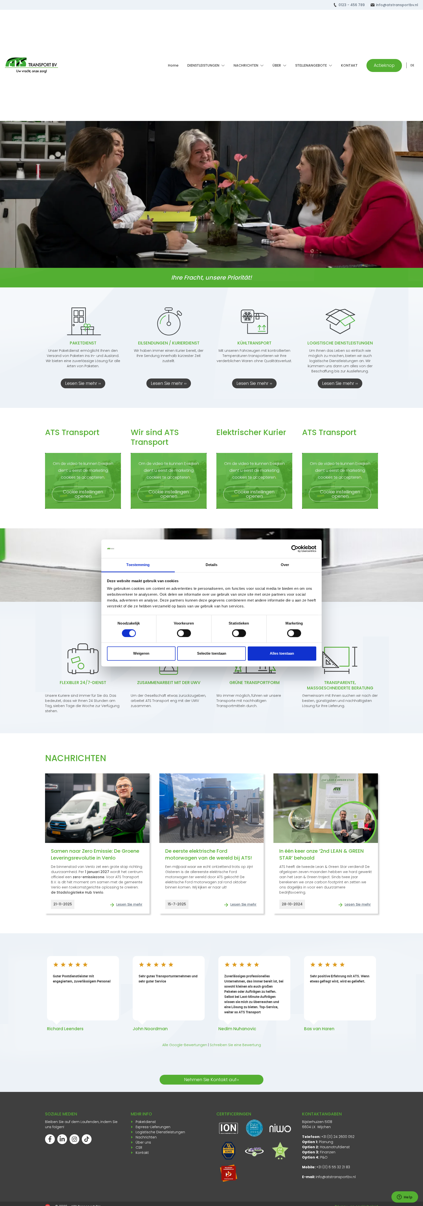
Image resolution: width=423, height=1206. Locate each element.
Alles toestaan (282, 653)
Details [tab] (212, 565)
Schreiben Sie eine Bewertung (235, 1044)
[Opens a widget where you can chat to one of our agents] (404, 1197)
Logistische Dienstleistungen (160, 1132)
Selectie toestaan (211, 653)
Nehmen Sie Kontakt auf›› (211, 1079)
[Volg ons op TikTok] (87, 1139)
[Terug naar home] (31, 65)
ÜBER (276, 65)
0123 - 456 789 (352, 4)
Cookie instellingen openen (83, 494)
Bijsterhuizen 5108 (317, 1121)
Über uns (143, 1142)
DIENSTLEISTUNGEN (203, 65)
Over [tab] (285, 565)
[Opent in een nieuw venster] (228, 1173)
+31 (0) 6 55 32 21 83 (333, 1167)
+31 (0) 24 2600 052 (337, 1136)
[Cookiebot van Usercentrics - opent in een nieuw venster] (294, 549)
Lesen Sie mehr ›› (83, 383)
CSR (139, 1147)
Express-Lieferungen (153, 1126)
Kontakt (142, 1152)
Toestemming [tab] (138, 565)
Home (173, 65)
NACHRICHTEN (246, 65)
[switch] (184, 633)
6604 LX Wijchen (316, 1126)
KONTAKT (349, 65)
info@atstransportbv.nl (397, 4)
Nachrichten (146, 1137)
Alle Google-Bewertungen (184, 1044)
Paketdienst (146, 1121)
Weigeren (141, 653)
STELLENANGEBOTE (311, 65)
